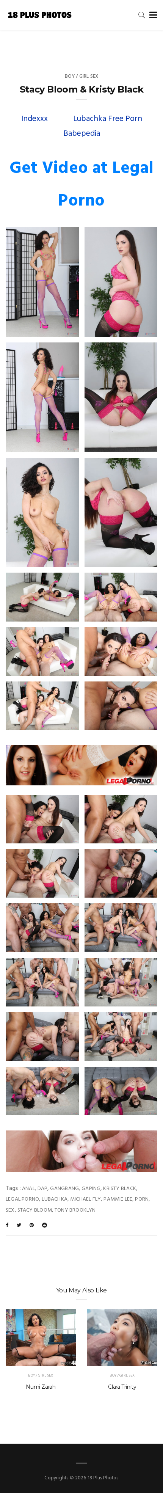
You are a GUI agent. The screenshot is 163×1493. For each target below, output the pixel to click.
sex (10, 1210)
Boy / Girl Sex (82, 76)
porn (142, 1199)
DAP (43, 1188)
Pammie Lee (117, 1199)
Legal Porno (22, 1199)
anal (28, 1188)
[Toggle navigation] (151, 15)
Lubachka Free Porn (107, 119)
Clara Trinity (122, 1386)
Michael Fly (85, 1199)
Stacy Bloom (34, 1210)
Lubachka (54, 1199)
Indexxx (34, 119)
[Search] (142, 15)
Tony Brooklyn (75, 1210)
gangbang (64, 1188)
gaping (91, 1188)
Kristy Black (119, 1188)
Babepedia (81, 133)
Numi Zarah (41, 1386)
